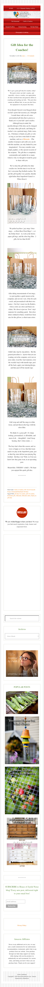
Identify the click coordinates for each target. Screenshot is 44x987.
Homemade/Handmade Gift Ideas (20, 491)
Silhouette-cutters (26, 495)
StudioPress (26, 978)
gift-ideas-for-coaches (19, 494)
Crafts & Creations (19, 489)
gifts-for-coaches (30, 494)
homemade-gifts (11, 495)
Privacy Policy (22, 925)
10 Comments (30, 56)
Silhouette (26, 139)
